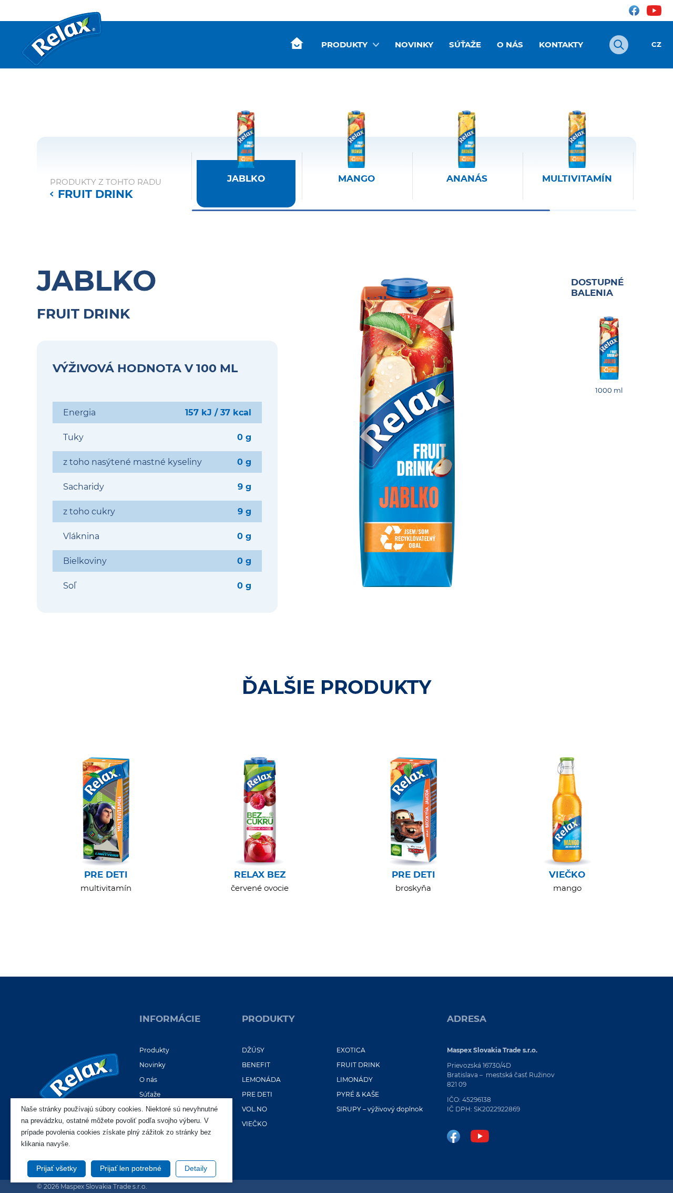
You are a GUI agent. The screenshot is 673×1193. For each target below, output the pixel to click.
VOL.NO (254, 1109)
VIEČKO (254, 1124)
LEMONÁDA (261, 1079)
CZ (656, 44)
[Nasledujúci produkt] (636, 166)
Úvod (296, 44)
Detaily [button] (196, 1168)
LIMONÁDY (354, 1079)
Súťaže (465, 44)
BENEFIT (256, 1065)
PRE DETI (257, 1094)
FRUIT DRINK (95, 194)
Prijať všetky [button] (56, 1168)
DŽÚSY (253, 1050)
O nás (510, 44)
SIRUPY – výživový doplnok (379, 1109)
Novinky (414, 44)
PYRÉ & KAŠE (357, 1094)
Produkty (344, 44)
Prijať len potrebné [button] (130, 1168)
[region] (414, 159)
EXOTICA (350, 1050)
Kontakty (561, 44)
